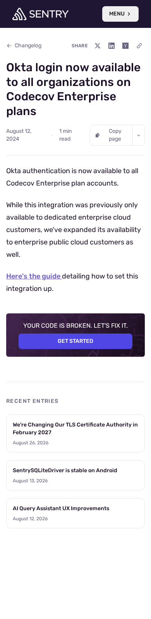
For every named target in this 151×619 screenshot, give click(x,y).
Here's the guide (34, 276)
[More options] (138, 135)
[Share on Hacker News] (125, 45)
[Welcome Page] (40, 14)
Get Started (75, 341)
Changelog (28, 45)
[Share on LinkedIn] (111, 45)
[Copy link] (139, 45)
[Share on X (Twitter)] (97, 45)
